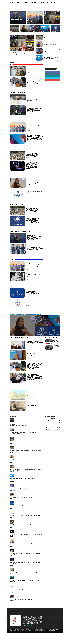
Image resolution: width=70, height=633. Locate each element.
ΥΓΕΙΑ (54, 4)
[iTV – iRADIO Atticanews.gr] (49, 341)
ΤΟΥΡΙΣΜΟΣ (40, 4)
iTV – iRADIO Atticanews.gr (56, 341)
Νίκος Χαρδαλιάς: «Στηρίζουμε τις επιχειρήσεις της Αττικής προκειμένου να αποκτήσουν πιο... (23, 479)
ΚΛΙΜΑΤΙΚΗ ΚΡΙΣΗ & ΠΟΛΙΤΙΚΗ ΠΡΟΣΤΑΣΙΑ (30, 2)
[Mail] (55, 0)
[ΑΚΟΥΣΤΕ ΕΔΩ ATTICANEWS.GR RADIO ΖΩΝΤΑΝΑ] (49, 347)
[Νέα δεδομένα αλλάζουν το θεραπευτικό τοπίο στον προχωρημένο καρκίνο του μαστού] (17, 293)
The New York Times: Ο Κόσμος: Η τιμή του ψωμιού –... (22, 497)
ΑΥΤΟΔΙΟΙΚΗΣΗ (12, 7)
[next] (59, 62)
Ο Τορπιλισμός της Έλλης (32, 405)
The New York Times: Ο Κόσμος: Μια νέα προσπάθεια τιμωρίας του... (25, 442)
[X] (58, 0)
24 (46, 429)
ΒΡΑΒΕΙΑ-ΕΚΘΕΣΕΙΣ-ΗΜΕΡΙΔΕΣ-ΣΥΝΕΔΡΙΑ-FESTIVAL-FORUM (26, 7)
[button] (50, 0)
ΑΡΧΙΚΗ (11, 2)
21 (55, 427)
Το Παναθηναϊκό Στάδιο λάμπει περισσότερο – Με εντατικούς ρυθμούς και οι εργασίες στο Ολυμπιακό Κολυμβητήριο (51, 37)
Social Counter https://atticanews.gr (51, 69)
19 (50, 427)
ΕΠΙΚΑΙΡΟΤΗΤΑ (16, 2)
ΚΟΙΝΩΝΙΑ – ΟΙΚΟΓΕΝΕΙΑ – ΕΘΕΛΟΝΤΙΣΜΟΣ (17, 4)
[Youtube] (59, 0)
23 (59, 427)
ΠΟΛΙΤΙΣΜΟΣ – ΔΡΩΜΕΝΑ (48, 4)
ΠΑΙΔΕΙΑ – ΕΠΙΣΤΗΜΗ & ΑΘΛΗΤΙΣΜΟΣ (31, 4)
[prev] (57, 62)
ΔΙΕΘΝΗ (46, 20)
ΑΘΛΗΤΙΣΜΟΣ (11, 452)
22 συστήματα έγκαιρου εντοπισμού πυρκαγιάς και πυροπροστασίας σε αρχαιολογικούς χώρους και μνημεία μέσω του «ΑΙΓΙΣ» (34, 99)
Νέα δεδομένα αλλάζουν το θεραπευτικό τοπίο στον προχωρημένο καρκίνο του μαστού (33, 292)
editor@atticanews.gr (30, 625)
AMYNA (21, 2)
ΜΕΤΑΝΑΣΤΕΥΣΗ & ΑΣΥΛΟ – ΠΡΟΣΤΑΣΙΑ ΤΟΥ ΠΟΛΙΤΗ (47, 2)
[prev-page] (10, 89)
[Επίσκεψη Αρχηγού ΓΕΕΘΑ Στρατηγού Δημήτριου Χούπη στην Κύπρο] (18, 71)
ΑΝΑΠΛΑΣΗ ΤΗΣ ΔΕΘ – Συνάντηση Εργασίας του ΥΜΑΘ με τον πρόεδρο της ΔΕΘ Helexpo (34, 354)
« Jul (45, 432)
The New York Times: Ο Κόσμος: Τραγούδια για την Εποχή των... (24, 599)
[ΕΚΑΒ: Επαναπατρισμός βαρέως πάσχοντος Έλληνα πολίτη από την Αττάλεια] (17, 303)
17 (46, 427)
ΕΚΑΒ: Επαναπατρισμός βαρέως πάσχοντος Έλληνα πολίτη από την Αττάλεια (33, 302)
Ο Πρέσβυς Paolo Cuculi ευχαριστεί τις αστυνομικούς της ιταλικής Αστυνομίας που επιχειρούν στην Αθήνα (35, 248)
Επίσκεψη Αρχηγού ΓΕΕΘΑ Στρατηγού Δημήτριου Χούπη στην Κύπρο (34, 70)
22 (57, 427)
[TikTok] (56, 0)
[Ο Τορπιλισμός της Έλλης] (18, 406)
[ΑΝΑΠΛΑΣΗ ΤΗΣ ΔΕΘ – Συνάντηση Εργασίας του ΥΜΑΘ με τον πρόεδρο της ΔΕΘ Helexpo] (18, 355)
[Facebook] (52, 0)
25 (48, 429)
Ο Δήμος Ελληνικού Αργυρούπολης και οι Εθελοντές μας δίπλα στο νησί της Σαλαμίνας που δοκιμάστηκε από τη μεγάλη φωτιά (34, 110)
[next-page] (11, 89)
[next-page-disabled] (47, 351)
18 (48, 427)
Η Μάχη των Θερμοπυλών (32, 394)
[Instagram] (53, 0)
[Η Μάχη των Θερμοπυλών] (18, 395)
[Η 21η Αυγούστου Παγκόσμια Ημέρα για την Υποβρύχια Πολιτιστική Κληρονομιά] (26, 577)
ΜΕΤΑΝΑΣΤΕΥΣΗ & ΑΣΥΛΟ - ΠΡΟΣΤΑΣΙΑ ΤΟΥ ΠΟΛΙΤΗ (17, 19)
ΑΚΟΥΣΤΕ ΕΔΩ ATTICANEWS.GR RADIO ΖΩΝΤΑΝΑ (56, 346)
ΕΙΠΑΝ (40, 324)
